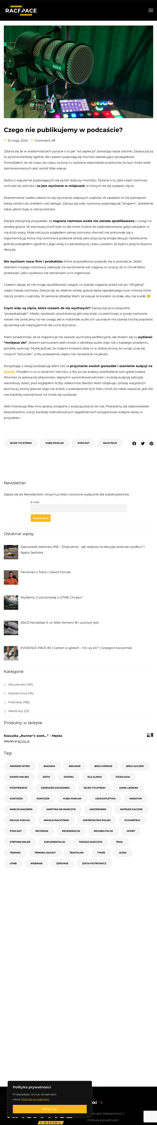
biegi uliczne (135, 766)
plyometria (132, 820)
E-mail (35, 502)
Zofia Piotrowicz (94, 863)
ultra (123, 852)
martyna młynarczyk (61, 809)
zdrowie (62, 863)
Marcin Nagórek (21, 809)
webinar (36, 863)
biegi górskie (103, 766)
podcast (83, 443)
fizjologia (123, 776)
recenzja (41, 831)
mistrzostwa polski (97, 820)
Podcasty (15, 702)
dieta (46, 776)
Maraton (135, 798)
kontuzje (43, 798)
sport (131, 831)
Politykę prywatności (35, 1099)
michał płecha (20, 820)
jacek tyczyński (21, 443)
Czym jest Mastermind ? (105, 1113)
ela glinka (94, 776)
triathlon (76, 852)
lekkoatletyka (105, 798)
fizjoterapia (18, 787)
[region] (50, 1099)
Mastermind (17, 693)
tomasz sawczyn (90, 841)
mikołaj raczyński (56, 820)
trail (119, 841)
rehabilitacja (103, 831)
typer (101, 852)
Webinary (15, 711)
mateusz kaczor (131, 809)
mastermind (98, 809)
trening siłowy (45, 852)
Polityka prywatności (103, 1120)
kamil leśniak (128, 787)
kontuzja (16, 798)
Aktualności (17, 684)
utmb (13, 863)
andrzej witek (20, 766)
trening (15, 852)
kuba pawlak (55, 443)
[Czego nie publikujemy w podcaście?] (151, 444)
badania (49, 766)
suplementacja (54, 841)
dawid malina (19, 776)
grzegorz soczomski (55, 787)
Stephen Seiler (20, 841)
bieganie (75, 766)
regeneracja (71, 831)
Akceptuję (50, 1109)
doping (69, 776)
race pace (110, 443)
